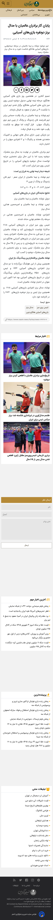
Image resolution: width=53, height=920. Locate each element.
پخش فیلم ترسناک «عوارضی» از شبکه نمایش (29, 719)
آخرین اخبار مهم (38, 600)
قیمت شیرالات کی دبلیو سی (36, 801)
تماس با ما (26, 885)
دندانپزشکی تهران (40, 830)
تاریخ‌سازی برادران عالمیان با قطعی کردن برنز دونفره (29, 378)
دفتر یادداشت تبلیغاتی (39, 835)
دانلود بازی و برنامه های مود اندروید (33, 855)
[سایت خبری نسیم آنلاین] (31, 4)
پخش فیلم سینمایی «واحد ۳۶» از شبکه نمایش (29, 606)
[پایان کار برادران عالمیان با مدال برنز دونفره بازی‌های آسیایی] (26, 70)
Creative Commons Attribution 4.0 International (32, 905)
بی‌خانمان (36, 15)
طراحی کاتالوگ (42, 810)
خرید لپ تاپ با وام (40, 850)
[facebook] (21, 90)
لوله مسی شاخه (41, 860)
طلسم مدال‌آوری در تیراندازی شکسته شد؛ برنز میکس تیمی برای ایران (29, 418)
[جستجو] (3, 3)
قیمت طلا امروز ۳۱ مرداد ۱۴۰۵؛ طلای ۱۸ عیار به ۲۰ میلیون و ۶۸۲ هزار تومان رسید (28, 743)
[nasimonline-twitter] (20, 880)
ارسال (26, 545)
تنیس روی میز (42, 307)
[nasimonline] (26, 880)
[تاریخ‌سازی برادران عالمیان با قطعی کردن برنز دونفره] (26, 357)
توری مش (44, 815)
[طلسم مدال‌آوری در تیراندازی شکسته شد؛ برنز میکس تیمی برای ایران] (26, 397)
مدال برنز (29, 307)
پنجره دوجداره (42, 825)
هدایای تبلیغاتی (41, 820)
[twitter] (31, 90)
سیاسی (31, 10)
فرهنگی (9, 10)
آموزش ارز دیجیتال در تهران (36, 796)
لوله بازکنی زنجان (41, 840)
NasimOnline (23, 904)
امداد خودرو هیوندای (39, 865)
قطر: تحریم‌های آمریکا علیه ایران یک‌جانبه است (29, 611)
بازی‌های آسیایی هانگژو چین (37, 312)
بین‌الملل (20, 10)
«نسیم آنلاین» (19, 899)
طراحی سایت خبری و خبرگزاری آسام (24, 914)
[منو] (8, 3)
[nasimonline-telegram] (38, 880)
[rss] (14, 880)
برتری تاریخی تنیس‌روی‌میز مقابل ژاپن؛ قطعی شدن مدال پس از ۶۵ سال (28, 458)
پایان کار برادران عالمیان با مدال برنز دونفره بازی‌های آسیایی (29, 29)
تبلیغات (16, 885)
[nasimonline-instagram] (32, 880)
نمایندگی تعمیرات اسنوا (38, 845)
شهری (47, 15)
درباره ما (36, 885)
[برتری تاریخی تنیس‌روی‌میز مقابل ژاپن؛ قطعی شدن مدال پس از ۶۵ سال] (26, 437)
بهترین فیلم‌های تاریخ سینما (36, 805)
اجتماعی (24, 15)
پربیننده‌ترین (40, 695)
